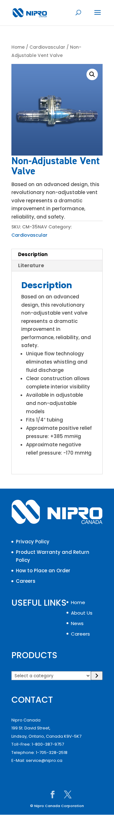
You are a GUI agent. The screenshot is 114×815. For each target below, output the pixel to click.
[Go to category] (97, 675)
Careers (25, 581)
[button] (92, 74)
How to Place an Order (43, 570)
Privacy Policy (32, 541)
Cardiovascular (47, 47)
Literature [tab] (31, 265)
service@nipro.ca (44, 760)
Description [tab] (33, 254)
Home (18, 47)
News (77, 623)
